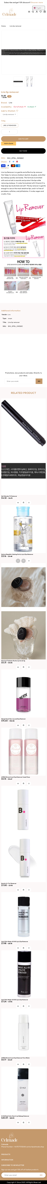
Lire (9, 314)
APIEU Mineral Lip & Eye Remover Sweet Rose (15, 777)
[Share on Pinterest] (17, 162)
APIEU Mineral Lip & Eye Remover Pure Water (15, 1058)
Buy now (23, 151)
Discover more (37, 2)
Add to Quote (8, 143)
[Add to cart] (23, 503)
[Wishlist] (41, 12)
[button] (39, 8)
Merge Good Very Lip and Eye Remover (13, 719)
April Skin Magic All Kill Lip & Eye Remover (14, 941)
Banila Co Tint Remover (8, 883)
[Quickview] (18, 503)
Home (3, 26)
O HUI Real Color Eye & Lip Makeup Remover (15, 1116)
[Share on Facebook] (10, 162)
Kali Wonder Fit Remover (9, 496)
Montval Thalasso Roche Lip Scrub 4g (13, 660)
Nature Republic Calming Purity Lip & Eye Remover (17, 554)
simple (10, 318)
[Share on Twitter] (13, 162)
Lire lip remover (9, 125)
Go (39, 381)
